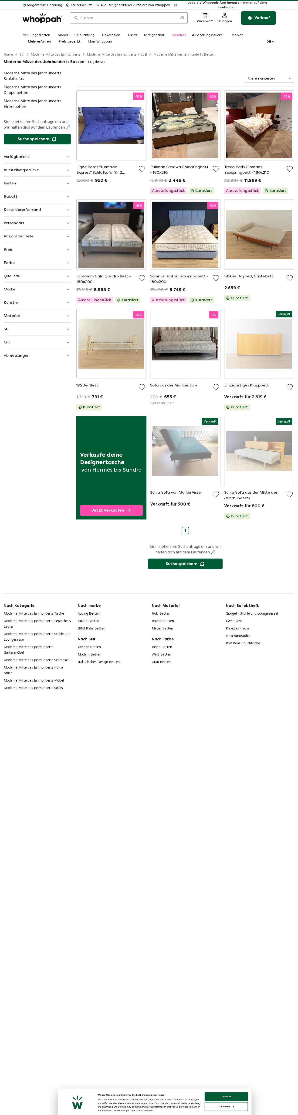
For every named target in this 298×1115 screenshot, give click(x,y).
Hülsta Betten (88, 621)
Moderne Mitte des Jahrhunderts (55, 54)
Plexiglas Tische (238, 628)
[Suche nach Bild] (182, 18)
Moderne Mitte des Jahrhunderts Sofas (33, 688)
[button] (225, 5)
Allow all (226, 1096)
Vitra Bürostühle (238, 635)
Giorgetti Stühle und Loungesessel (252, 613)
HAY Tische (234, 621)
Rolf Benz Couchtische (243, 643)
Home (8, 54)
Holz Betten (161, 613)
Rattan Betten (163, 621)
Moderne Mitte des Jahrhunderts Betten (184, 54)
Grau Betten (161, 661)
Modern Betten (89, 654)
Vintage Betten (89, 647)
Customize (224, 1106)
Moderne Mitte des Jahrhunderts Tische (34, 613)
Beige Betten (162, 647)
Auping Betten (89, 613)
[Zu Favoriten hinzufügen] (141, 168)
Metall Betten (162, 628)
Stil (22, 54)
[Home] (42, 18)
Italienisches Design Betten (99, 661)
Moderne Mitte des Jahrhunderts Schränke (36, 660)
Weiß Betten (161, 654)
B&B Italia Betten (91, 628)
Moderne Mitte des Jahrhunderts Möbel (117, 54)
